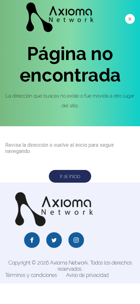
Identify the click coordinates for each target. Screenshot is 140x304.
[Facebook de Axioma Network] (32, 240)
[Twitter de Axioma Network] (54, 240)
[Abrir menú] (130, 19)
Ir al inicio (70, 176)
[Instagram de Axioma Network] (76, 240)
